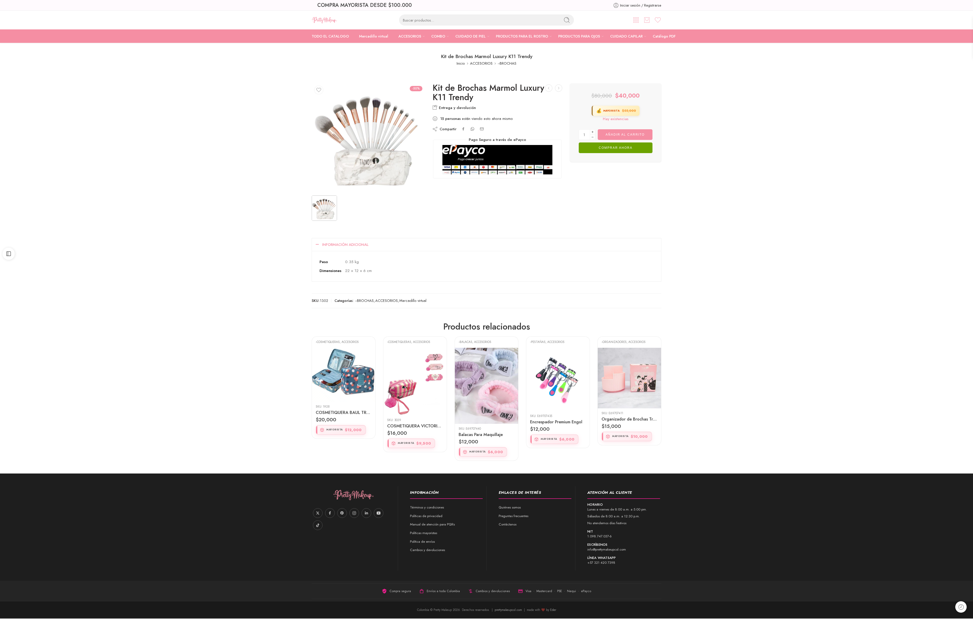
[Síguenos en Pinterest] (342, 513)
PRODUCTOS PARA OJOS (579, 36)
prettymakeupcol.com (509, 610)
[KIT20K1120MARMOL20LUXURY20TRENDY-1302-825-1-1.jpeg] (368, 137)
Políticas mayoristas (423, 533)
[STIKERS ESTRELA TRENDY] (629, 379)
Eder (553, 610)
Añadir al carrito (625, 134)
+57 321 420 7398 (601, 562)
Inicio (461, 63)
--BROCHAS (507, 63)
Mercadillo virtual (373, 36)
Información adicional (345, 244)
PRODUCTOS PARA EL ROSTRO (522, 36)
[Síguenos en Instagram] (354, 513)
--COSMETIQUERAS (328, 342)
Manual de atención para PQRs (432, 524)
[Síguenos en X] (318, 513)
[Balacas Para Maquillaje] (415, 386)
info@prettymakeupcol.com (606, 549)
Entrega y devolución (457, 108)
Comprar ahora (615, 148)
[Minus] (592, 137)
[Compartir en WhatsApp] (472, 129)
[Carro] (646, 20)
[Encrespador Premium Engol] (486, 379)
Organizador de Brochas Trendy (558, 419)
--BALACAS (394, 342)
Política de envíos (422, 541)
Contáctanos (507, 524)
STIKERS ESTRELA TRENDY (627, 422)
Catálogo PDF (664, 36)
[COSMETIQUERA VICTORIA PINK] (343, 381)
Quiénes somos (510, 507)
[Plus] (592, 132)
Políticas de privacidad (426, 516)
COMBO (438, 36)
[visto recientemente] (961, 607)
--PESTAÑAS (466, 342)
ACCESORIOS (409, 36)
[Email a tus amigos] (482, 129)
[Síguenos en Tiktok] (318, 525)
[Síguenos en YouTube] (378, 513)
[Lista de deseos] (319, 90)
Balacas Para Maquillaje (409, 434)
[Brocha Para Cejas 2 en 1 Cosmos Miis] (558, 88)
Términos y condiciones (427, 507)
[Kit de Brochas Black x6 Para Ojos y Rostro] (548, 88)
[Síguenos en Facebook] (330, 513)
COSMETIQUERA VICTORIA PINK (343, 426)
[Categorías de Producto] (636, 20)
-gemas (607, 342)
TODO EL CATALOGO (330, 36)
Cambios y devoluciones (427, 550)
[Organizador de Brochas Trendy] (558, 378)
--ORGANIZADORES (542, 342)
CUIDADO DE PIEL (470, 36)
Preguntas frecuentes (513, 516)
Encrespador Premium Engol (485, 422)
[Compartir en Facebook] (463, 129)
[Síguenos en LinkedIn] (366, 513)
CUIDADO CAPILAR (626, 36)
